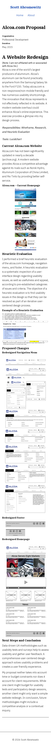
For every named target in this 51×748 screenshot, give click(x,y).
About (31, 15)
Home (19, 15)
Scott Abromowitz (25, 7)
